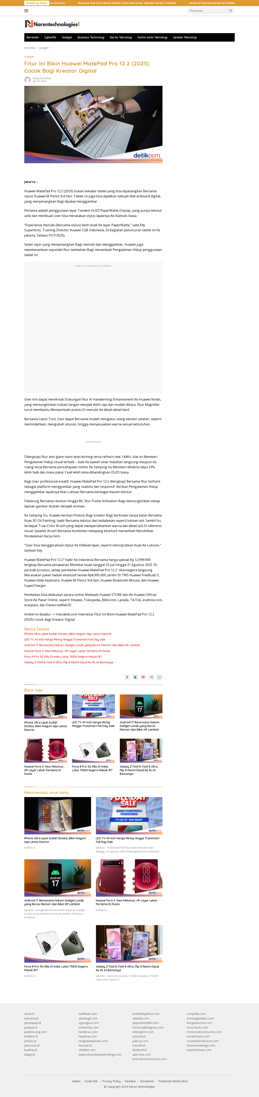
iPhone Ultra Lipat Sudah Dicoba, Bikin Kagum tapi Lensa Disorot (67, 634)
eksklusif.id (139, 1050)
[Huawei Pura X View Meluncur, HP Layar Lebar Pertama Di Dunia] (45, 751)
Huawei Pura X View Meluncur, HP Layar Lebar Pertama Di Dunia (67, 651)
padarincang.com (35, 1032)
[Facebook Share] (127, 677)
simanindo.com (89, 1027)
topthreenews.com (199, 1050)
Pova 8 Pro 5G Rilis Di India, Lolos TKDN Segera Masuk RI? (63, 656)
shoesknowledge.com (201, 1045)
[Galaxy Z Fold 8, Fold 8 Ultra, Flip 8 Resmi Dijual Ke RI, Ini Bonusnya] (141, 751)
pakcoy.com (140, 1041)
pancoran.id (31, 1045)
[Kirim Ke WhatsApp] (159, 677)
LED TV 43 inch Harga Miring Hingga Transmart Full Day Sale (64, 639)
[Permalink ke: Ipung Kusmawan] (27, 79)
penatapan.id (32, 1023)
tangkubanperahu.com (93, 1041)
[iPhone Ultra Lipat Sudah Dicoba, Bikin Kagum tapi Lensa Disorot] (45, 706)
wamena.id (31, 1018)
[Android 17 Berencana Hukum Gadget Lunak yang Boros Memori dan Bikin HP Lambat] (141, 706)
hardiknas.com (88, 1032)
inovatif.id (139, 1045)
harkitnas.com (88, 1014)
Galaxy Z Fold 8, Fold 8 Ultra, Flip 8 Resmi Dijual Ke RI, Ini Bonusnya (68, 662)
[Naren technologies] (52, 24)
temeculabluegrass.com (148, 1027)
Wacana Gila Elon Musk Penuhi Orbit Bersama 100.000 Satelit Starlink (100, 3)
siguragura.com (89, 1023)
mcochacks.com (197, 1027)
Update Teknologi (185, 37)
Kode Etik (91, 1081)
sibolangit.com (88, 1018)
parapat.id (30, 1027)
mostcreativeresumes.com (204, 1032)
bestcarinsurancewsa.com (150, 1059)
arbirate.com (141, 1018)
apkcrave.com (142, 1054)
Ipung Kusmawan (42, 78)
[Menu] (27, 10)
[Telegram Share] (151, 677)
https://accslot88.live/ (182, 48)
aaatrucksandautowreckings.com (100, 1054)
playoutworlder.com (146, 1023)
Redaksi (130, 1081)
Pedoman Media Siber (173, 1081)
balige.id (29, 1054)
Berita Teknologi (121, 37)
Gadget (67, 37)
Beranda (32, 37)
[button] (231, 10)
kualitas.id (30, 1050)
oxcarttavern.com (198, 1036)
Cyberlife (50, 37)
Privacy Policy (111, 1081)
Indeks (76, 1081)
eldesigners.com (143, 1032)
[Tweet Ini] (135, 677)
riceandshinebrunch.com (203, 1041)
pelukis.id (30, 1041)
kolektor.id (31, 1036)
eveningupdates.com (200, 1018)
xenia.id (29, 1014)
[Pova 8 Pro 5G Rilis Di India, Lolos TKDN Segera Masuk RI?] (93, 751)
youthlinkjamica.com (146, 1014)
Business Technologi (91, 37)
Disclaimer (147, 1081)
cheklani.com (87, 1050)
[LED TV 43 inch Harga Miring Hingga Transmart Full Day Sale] (93, 706)
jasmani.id (139, 1036)
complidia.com (196, 1014)
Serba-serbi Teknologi (152, 37)
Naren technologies (142, 1087)
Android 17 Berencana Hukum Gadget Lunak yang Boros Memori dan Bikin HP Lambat (82, 645)
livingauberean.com (199, 1023)
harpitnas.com (88, 1036)
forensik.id (85, 1045)
